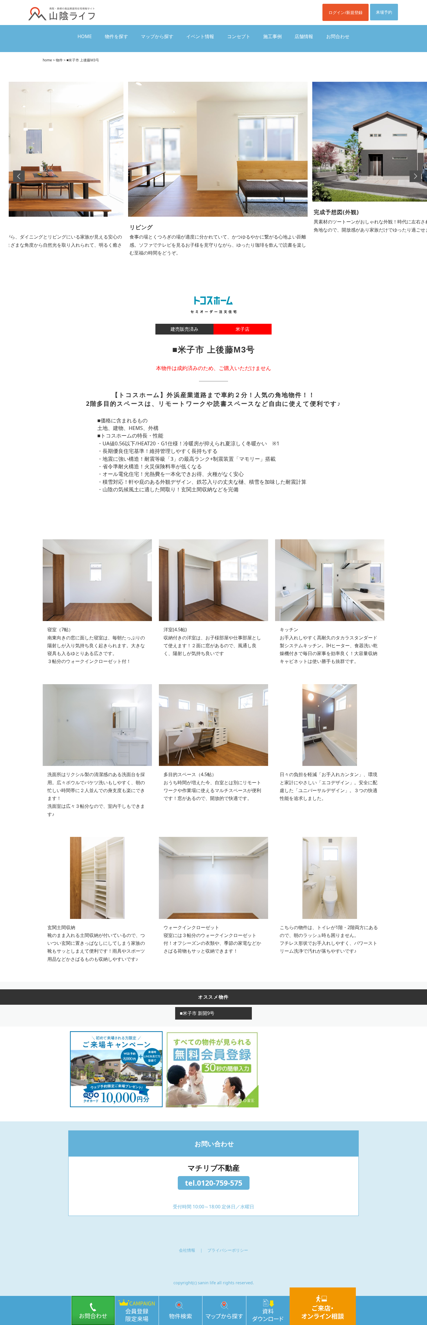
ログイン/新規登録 (346, 12)
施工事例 (272, 36)
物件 (59, 60)
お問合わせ (337, 36)
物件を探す (116, 36)
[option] (218, 164)
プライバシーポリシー (227, 1250)
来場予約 (384, 12)
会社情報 (187, 1250)
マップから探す (157, 36)
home (47, 60)
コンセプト (238, 36)
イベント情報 (200, 36)
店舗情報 (304, 36)
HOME (85, 36)
